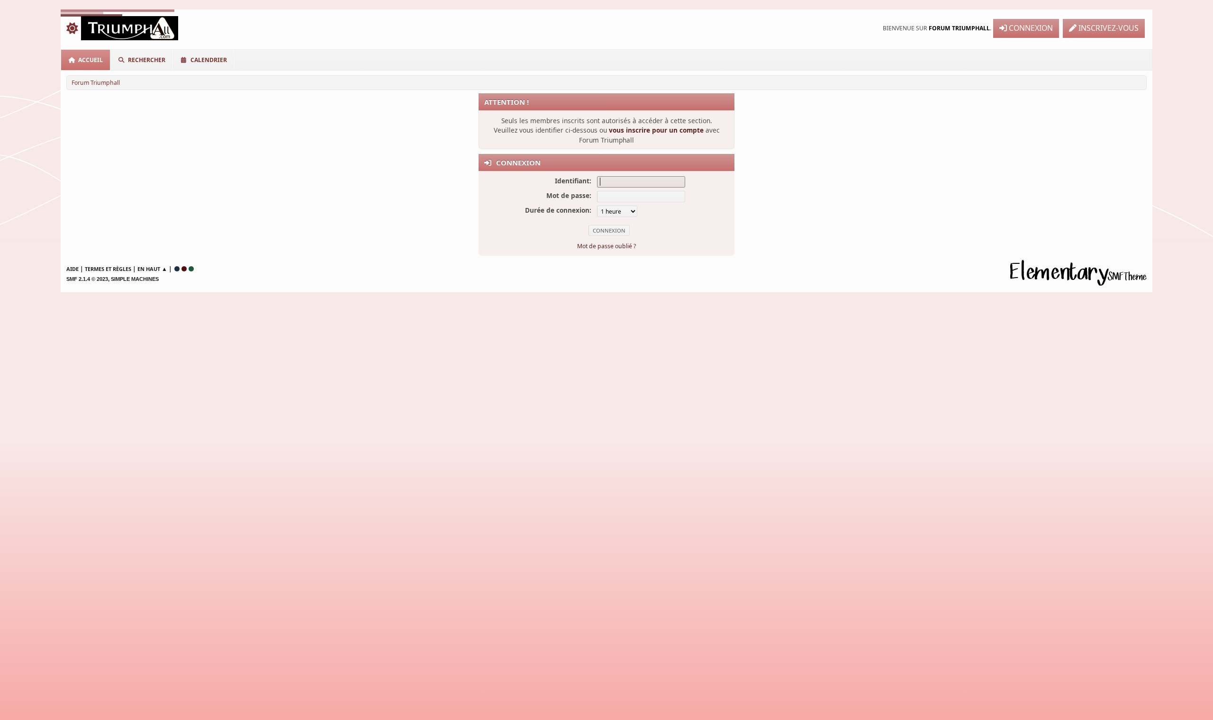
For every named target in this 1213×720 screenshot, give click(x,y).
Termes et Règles (108, 268)
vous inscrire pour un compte (656, 130)
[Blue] (177, 268)
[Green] (191, 268)
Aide (72, 268)
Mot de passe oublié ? (606, 246)
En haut (148, 268)
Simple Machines (135, 279)
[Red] (184, 268)
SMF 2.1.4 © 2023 (87, 279)
